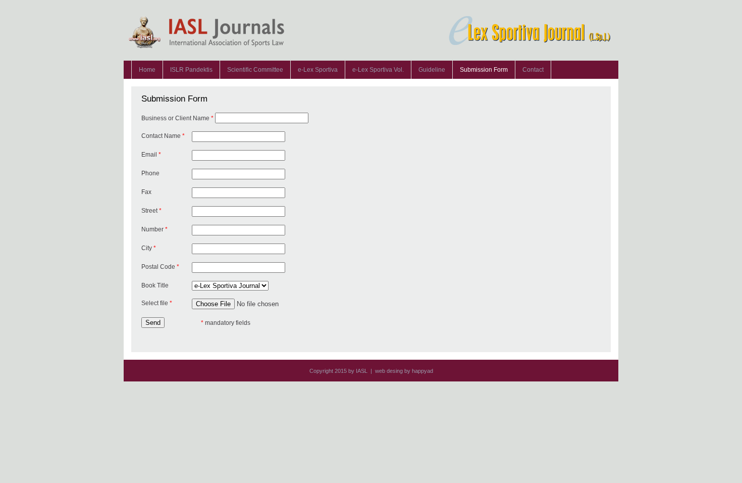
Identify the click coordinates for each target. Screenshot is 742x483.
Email (151, 154)
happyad (422, 371)
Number (154, 229)
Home (147, 69)
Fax (146, 192)
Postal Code (160, 266)
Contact (533, 69)
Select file (156, 303)
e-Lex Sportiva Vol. (378, 69)
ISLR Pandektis (191, 69)
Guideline (431, 69)
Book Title (155, 285)
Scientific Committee (255, 69)
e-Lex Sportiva (318, 69)
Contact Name (163, 135)
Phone (150, 173)
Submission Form (484, 69)
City (148, 248)
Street (151, 210)
